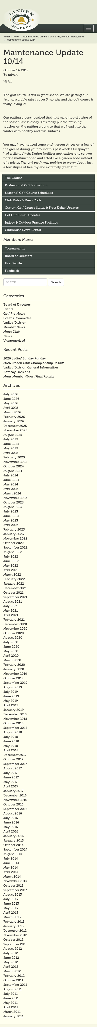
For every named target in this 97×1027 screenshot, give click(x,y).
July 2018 (10, 737)
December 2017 (14, 755)
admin (13, 75)
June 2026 (11, 399)
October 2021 (13, 593)
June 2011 (11, 998)
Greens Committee (50, 36)
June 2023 (11, 516)
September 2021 (15, 597)
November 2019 (15, 674)
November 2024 (15, 462)
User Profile (13, 263)
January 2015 (13, 840)
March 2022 (12, 574)
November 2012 (15, 935)
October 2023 (13, 502)
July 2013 (10, 899)
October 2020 (13, 633)
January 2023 (13, 534)
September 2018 (15, 728)
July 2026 (10, 394)
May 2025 (10, 448)
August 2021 (12, 602)
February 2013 (14, 922)
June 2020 (11, 647)
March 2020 (12, 660)
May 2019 (10, 701)
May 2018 (10, 746)
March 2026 (12, 412)
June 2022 (11, 561)
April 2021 (10, 615)
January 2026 (13, 421)
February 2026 (14, 417)
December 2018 (15, 714)
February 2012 (14, 976)
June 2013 (11, 904)
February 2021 (14, 620)
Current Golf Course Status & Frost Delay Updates (42, 208)
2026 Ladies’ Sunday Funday (24, 358)
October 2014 (13, 845)
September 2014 (15, 849)
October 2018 (13, 723)
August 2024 (12, 471)
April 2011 (10, 1007)
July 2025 (10, 439)
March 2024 (12, 493)
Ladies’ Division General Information (30, 367)
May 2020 (10, 651)
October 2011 (13, 980)
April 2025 (10, 453)
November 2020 (15, 629)
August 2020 (12, 638)
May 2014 (10, 867)
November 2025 (15, 430)
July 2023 (10, 511)
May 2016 (10, 827)
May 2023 (10, 520)
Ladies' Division (14, 323)
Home (6, 36)
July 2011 (10, 994)
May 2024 (10, 484)
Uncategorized (14, 341)
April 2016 (10, 831)
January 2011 (13, 1016)
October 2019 (13, 678)
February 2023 (14, 529)
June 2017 (11, 777)
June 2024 (11, 480)
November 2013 (15, 881)
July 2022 (10, 556)
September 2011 (15, 985)
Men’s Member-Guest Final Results (28, 376)
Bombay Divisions (16, 372)
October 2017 (13, 759)
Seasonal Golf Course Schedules (29, 193)
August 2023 (12, 507)
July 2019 (10, 692)
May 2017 (10, 782)
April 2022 (10, 570)
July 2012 (10, 953)
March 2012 (12, 971)
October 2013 (13, 885)
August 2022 (12, 552)
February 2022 (14, 579)
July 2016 (10, 818)
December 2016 (15, 795)
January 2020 (13, 669)
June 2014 (11, 863)
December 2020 (15, 624)
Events (8, 309)
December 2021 (15, 588)
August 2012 (12, 949)
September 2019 (15, 683)
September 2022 (15, 547)
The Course (13, 178)
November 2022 (15, 538)
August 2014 (12, 854)
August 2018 (12, 732)
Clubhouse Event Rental (23, 230)
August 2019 (12, 687)
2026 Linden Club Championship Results (33, 363)
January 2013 (13, 926)
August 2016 (12, 813)
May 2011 (10, 1003)
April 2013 (10, 913)
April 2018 (10, 750)
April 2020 (11, 656)
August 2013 (12, 895)
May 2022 (10, 565)
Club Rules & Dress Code (23, 200)
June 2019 (11, 696)
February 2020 (14, 665)
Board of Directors (18, 256)
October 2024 (13, 466)
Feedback (12, 271)
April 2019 (10, 705)
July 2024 (10, 475)
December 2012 (15, 931)
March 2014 (12, 876)
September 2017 (15, 764)
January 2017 (13, 791)
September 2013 (15, 890)
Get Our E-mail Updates (22, 215)
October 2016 (13, 804)
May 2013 (10, 908)
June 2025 (11, 444)
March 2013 (12, 917)
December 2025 (15, 426)
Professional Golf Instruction (26, 185)
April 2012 (10, 967)
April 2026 (10, 408)
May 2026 (10, 403)
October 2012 (13, 940)
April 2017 (10, 786)
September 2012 (15, 944)
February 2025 (14, 457)
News (17, 36)
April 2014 (10, 872)
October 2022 (13, 543)
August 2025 (12, 435)
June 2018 (11, 741)
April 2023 (10, 525)
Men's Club (11, 332)
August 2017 (12, 768)
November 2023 (15, 498)
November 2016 (15, 800)
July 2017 (10, 773)
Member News (69, 36)
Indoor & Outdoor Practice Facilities (31, 222)
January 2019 (13, 710)
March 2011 (12, 1012)
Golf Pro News (31, 36)
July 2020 (10, 642)
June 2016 (11, 822)
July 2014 (10, 858)
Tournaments (15, 248)
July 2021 (10, 606)
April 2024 (10, 489)
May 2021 (10, 611)
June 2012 (11, 958)
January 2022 (13, 584)
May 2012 (10, 962)
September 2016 (15, 809)
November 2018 (15, 719)
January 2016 (13, 836)
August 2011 (12, 989)
